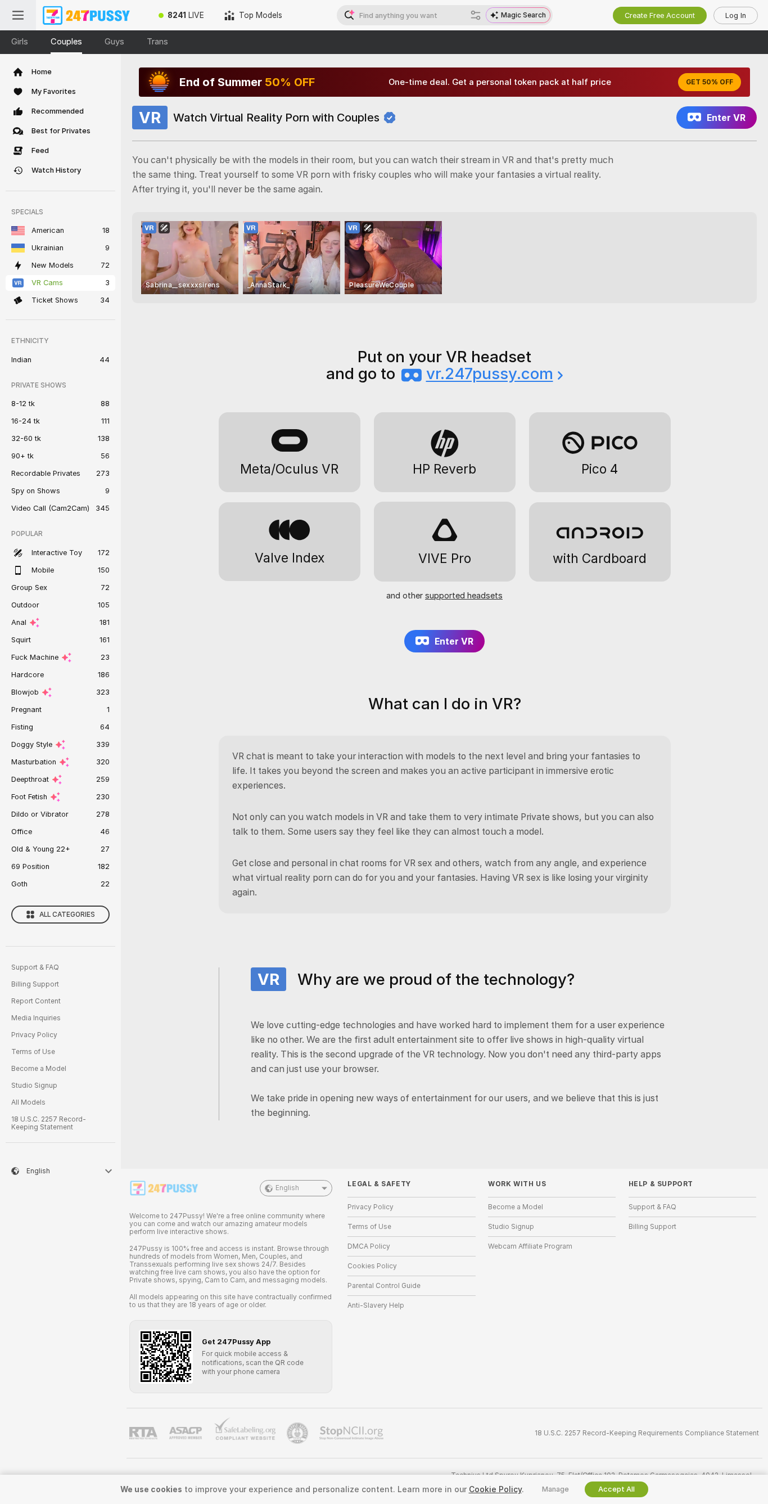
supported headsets (464, 596)
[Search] (476, 15)
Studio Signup (34, 1085)
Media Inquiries (36, 1018)
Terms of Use (33, 1052)
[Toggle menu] (18, 15)
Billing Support (35, 984)
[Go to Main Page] (92, 15)
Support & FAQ (35, 967)
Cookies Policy (372, 1266)
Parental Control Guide (384, 1286)
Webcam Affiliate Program (530, 1246)
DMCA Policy (368, 1246)
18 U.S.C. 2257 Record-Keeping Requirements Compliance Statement (647, 1433)
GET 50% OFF (709, 82)
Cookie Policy (495, 1489)
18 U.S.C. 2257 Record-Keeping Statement (48, 1123)
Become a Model (38, 1069)
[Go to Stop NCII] (352, 1433)
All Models (28, 1102)
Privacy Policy (34, 1035)
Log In (735, 15)
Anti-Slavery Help (375, 1305)
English (287, 1188)
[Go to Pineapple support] (298, 1433)
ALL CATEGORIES (67, 914)
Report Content (36, 1001)
